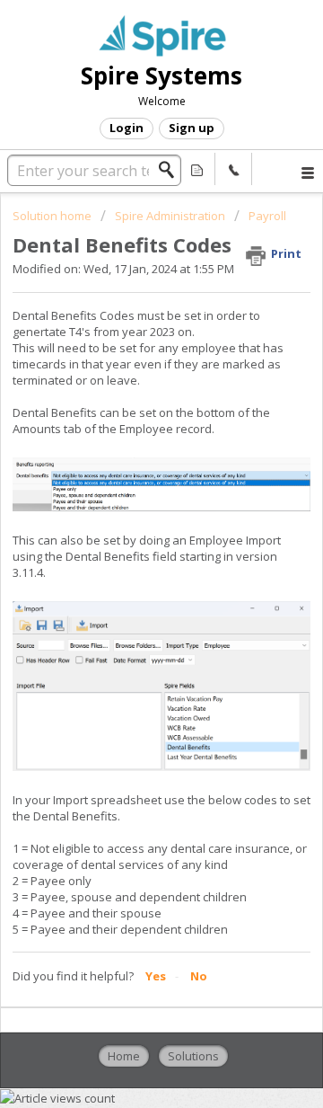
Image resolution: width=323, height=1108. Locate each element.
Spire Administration (170, 216)
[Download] (128, 544)
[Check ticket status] (197, 169)
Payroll (267, 216)
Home (124, 1056)
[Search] (171, 170)
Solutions (193, 1056)
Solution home (53, 216)
